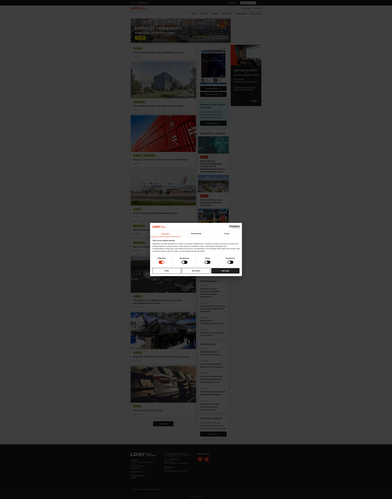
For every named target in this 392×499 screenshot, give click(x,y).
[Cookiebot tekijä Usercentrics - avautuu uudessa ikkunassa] (231, 226)
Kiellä (167, 271)
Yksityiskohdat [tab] (196, 233)
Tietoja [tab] (226, 233)
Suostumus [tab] (165, 234)
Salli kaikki (225, 271)
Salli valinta (196, 271)
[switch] (184, 262)
